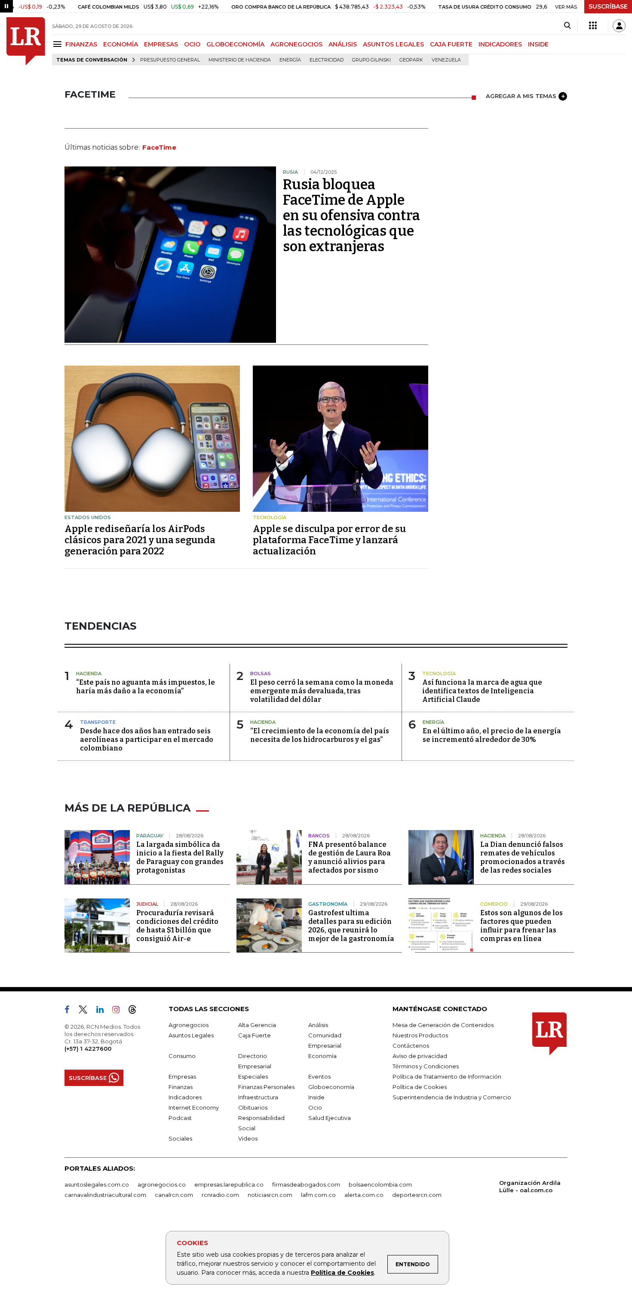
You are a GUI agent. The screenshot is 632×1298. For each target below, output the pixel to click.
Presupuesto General (170, 60)
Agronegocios (189, 1024)
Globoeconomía (331, 1086)
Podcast (180, 1117)
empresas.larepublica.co (229, 1184)
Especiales (253, 1076)
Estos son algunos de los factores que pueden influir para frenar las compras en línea (521, 926)
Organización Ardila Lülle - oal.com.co (530, 1186)
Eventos (319, 1076)
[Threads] (136, 1011)
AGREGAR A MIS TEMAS (521, 95)
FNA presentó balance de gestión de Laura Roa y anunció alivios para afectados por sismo (349, 857)
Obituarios (252, 1107)
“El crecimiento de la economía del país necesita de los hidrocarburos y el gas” (319, 735)
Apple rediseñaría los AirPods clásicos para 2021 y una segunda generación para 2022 (139, 540)
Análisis (318, 1024)
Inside (316, 1097)
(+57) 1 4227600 (87, 1048)
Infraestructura (258, 1097)
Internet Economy (194, 1107)
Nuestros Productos (420, 1035)
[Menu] (58, 44)
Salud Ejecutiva (329, 1117)
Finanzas (181, 1086)
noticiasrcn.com (270, 1194)
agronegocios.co (162, 1184)
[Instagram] (119, 1011)
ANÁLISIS (342, 44)
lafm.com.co (318, 1194)
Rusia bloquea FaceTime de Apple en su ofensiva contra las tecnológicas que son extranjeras (351, 215)
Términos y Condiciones (426, 1066)
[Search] (567, 26)
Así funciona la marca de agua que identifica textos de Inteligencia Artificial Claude (482, 691)
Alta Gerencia (257, 1024)
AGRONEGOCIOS (296, 44)
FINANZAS (81, 44)
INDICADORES (500, 44)
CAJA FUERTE (451, 44)
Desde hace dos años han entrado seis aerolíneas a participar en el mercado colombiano (146, 739)
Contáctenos (411, 1045)
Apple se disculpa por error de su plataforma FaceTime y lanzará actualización (329, 540)
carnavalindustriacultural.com (105, 1194)
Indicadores (185, 1097)
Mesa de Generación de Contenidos (443, 1024)
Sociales (180, 1138)
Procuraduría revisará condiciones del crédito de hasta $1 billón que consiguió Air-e (177, 926)
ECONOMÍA (120, 44)
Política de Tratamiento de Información (447, 1076)
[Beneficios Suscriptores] (592, 26)
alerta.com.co (363, 1194)
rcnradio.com (220, 1194)
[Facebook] (70, 1011)
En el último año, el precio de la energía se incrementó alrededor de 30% (492, 735)
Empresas (182, 1076)
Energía (290, 60)
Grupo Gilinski (371, 60)
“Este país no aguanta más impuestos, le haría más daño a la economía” (145, 686)
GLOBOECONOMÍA (235, 44)
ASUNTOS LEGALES (393, 44)
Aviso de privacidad (420, 1055)
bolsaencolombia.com (380, 1184)
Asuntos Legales (191, 1035)
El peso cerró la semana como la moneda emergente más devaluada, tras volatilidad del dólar (321, 691)
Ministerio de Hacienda (240, 60)
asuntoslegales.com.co (96, 1184)
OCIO (192, 44)
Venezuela (446, 60)
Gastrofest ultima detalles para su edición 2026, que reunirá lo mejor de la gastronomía (351, 926)
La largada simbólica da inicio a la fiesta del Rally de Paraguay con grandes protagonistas (180, 857)
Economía (322, 1055)
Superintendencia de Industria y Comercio (452, 1097)
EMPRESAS (161, 44)
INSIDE (538, 44)
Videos (248, 1138)
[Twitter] (86, 1011)
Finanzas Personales (266, 1086)
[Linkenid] (103, 1011)
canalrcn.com (174, 1194)
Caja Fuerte (254, 1035)
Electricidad (327, 60)
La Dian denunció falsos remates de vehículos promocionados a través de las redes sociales (522, 857)
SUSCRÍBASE (608, 6)
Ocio (315, 1107)
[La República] (25, 41)
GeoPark (411, 60)
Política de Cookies (342, 1272)
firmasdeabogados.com (306, 1184)
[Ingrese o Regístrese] (619, 25)
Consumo (182, 1055)
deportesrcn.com (417, 1194)
